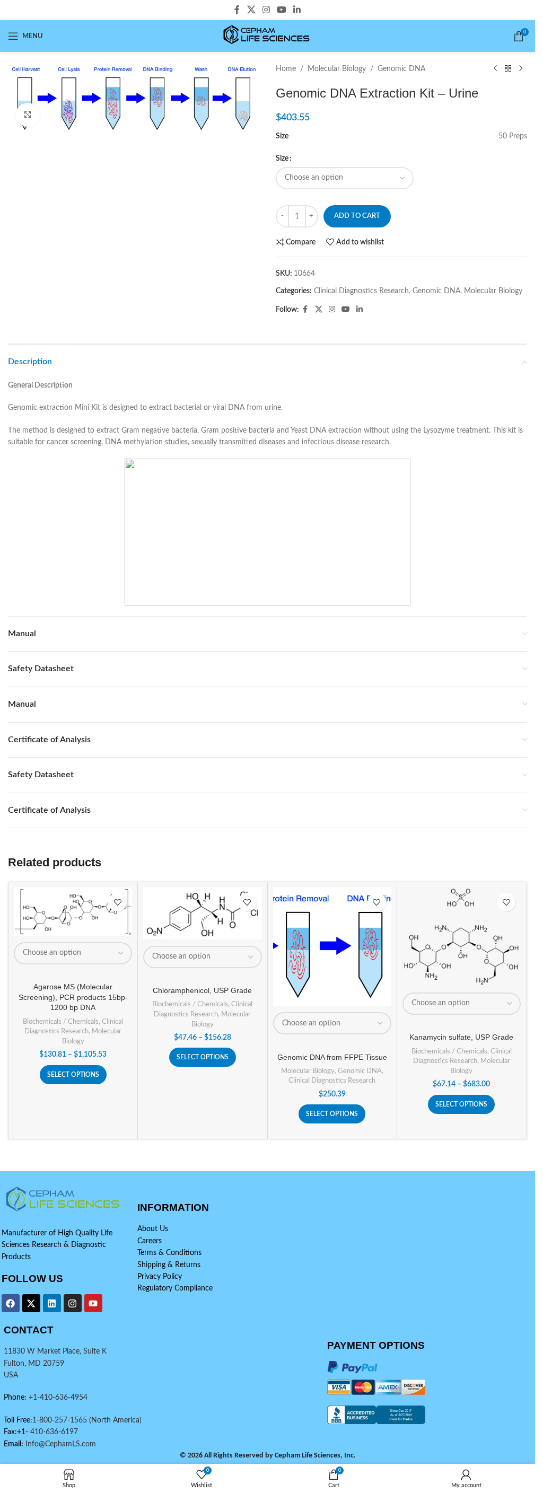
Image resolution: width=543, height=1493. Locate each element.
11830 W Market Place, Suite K (55, 1351)
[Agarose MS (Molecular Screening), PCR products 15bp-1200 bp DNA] (73, 912)
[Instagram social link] (266, 10)
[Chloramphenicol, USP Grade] (202, 913)
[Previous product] (495, 69)
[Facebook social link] (237, 10)
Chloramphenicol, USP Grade (202, 990)
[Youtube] (93, 1303)
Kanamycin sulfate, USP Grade (461, 1037)
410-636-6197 (53, 1432)
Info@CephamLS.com (59, 1444)
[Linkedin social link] (297, 10)
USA (11, 1375)
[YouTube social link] (282, 10)
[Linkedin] (52, 1303)
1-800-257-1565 (60, 1420)
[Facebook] (11, 1303)
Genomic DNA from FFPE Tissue (332, 1057)
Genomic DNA (401, 69)
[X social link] (251, 10)
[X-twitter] (31, 1303)
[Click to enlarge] (28, 115)
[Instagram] (73, 1303)
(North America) (115, 1420)
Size (282, 158)
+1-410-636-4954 (58, 1397)
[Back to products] (508, 69)
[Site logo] (267, 36)
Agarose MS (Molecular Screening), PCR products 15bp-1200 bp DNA (73, 997)
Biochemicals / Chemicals (61, 1021)
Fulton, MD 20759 (34, 1363)
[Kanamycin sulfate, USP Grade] (461, 937)
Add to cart (357, 216)
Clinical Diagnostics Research (361, 291)
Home (286, 69)
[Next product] (520, 69)
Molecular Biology (337, 69)
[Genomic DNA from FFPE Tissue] (332, 947)
